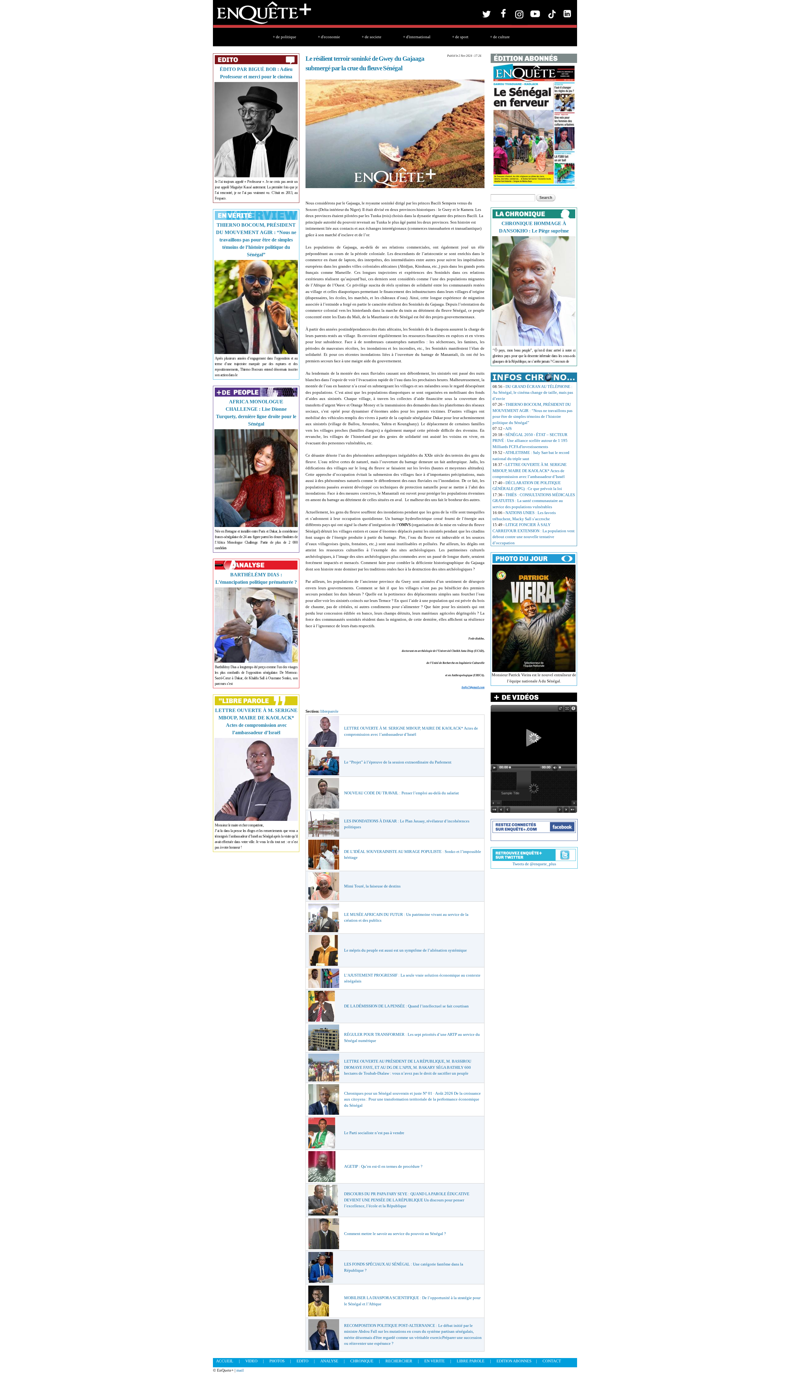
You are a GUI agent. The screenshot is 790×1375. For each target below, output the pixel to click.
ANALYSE (329, 1361)
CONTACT (552, 1361)
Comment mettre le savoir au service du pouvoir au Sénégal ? (395, 1233)
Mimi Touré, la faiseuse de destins (372, 886)
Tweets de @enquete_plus (534, 864)
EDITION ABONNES (514, 1361)
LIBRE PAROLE (470, 1361)
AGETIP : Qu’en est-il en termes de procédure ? (383, 1166)
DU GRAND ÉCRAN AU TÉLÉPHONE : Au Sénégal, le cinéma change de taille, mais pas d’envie (533, 392)
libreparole (329, 711)
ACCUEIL (224, 1361)
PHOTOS (277, 1361)
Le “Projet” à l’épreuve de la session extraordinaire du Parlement (397, 762)
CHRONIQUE (361, 1361)
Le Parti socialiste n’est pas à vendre (374, 1132)
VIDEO (251, 1361)
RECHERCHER (398, 1361)
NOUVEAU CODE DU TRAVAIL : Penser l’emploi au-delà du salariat (401, 793)
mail (240, 1370)
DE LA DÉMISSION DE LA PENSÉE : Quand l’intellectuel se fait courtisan (406, 1006)
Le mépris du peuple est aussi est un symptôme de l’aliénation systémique (405, 950)
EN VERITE (434, 1361)
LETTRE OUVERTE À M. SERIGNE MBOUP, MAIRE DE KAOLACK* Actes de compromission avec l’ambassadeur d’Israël (530, 470)
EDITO (302, 1361)
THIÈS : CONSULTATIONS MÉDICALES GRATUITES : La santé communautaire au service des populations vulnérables (534, 500)
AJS (508, 428)
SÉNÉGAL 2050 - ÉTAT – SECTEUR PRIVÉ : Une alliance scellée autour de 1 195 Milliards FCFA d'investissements (530, 440)
